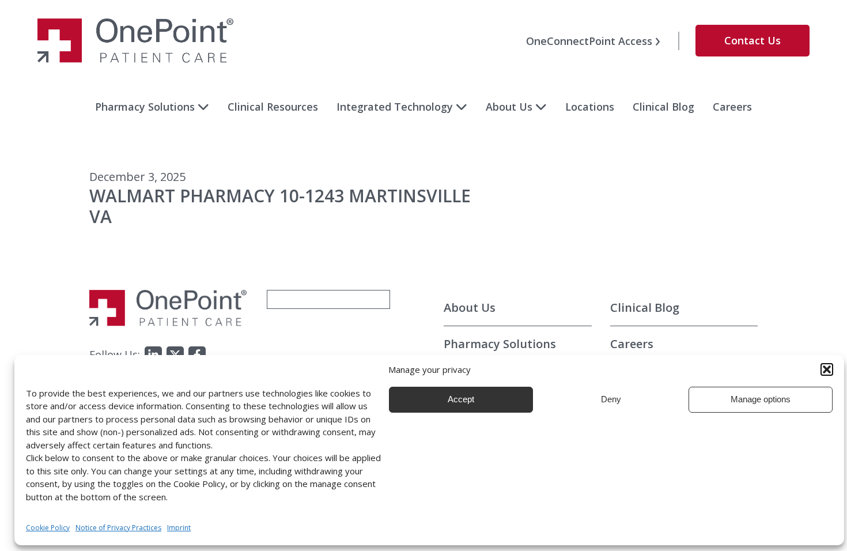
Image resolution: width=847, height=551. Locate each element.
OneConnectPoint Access (589, 41)
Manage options (761, 399)
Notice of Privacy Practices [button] (118, 528)
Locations (589, 107)
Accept (461, 399)
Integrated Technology (394, 107)
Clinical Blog (663, 107)
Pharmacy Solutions (145, 107)
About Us (509, 107)
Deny (611, 399)
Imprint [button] (179, 528)
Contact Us (752, 40)
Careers (732, 107)
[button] (827, 369)
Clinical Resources (273, 107)
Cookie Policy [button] (48, 528)
